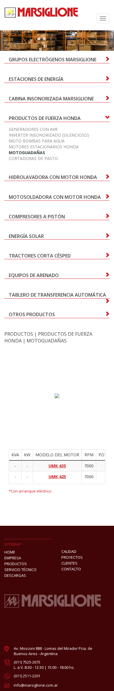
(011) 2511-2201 (27, 675)
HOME (9, 552)
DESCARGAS (15, 575)
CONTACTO (71, 569)
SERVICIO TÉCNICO (20, 569)
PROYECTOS (72, 557)
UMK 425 (57, 476)
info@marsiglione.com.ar (36, 685)
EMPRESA (12, 558)
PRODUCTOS (18, 334)
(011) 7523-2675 (27, 662)
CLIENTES (69, 563)
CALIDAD (68, 551)
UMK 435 (57, 466)
